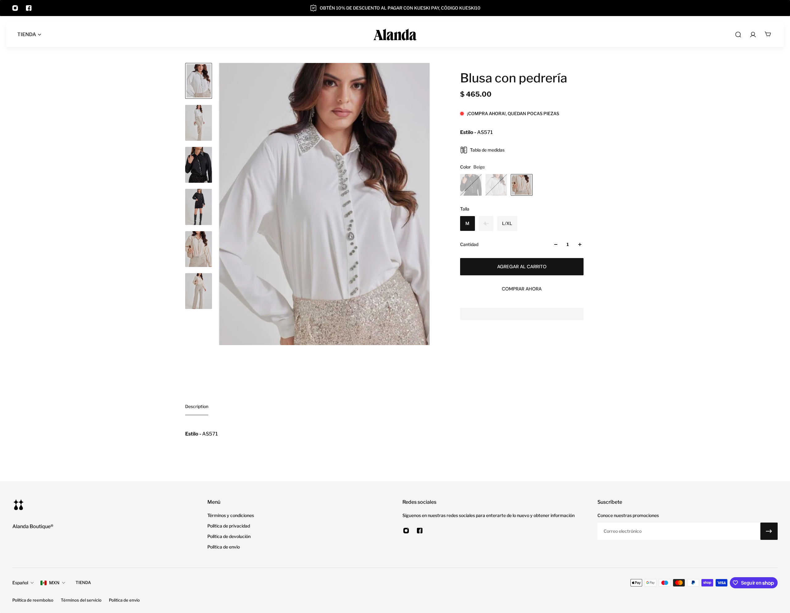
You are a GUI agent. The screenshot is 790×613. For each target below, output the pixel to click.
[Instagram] (15, 8)
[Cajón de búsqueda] (738, 34)
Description (196, 406)
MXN (54, 582)
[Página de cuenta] (753, 34)
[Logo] (395, 34)
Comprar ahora (522, 289)
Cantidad (469, 244)
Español (20, 582)
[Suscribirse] (769, 531)
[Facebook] (28, 8)
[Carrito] (767, 34)
